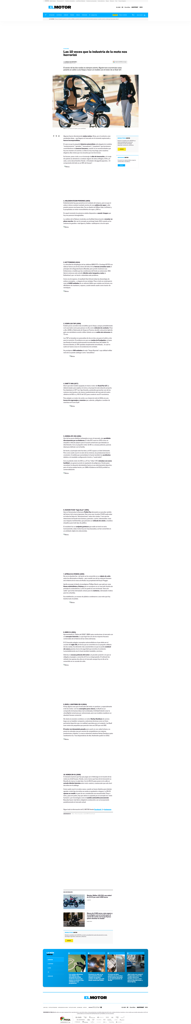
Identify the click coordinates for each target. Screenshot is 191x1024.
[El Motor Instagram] (97, 1007)
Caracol (122, 1017)
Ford (116, 1)
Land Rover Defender (80, 1)
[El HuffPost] (134, 7)
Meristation (118, 1022)
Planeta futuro (115, 1020)
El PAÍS (78, 1017)
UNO (89, 1020)
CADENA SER (50, 976)
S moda (105, 1022)
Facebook (97, 809)
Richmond (78, 1022)
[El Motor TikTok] (98, 1007)
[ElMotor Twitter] (95, 1007)
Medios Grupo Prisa (65, 1022)
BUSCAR (121, 165)
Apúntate (69, 940)
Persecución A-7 (60, 1)
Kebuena (121, 1020)
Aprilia (84, 813)
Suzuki (93, 813)
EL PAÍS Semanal (110, 1020)
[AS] (122, 7)
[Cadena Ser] (141, 7)
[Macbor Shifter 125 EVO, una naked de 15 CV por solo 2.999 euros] (74, 902)
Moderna (85, 1022)
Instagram (107, 809)
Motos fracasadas (79, 813)
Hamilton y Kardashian (70, 1)
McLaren (112, 1)
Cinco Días (98, 1020)
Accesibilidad (79, 1007)
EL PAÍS (49, 967)
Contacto (85, 1007)
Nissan (107, 1)
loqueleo (111, 1022)
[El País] (118, 7)
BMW (87, 813)
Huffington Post (80, 1020)
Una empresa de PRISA (65, 1019)
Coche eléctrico (101, 1)
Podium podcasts (92, 1022)
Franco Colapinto (122, 1)
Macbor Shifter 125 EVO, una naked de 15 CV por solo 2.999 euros (99, 896)
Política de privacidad (53, 1007)
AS (48, 972)
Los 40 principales (85, 1017)
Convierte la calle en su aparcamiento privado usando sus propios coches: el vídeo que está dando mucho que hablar (96, 977)
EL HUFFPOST (50, 963)
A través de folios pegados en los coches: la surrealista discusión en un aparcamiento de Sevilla (115, 977)
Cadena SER (107, 1017)
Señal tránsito (53, 1)
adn (116, 1017)
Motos (73, 813)
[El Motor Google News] (101, 1007)
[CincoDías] (127, 7)
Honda (90, 813)
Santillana (92, 1017)
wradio (93, 1020)
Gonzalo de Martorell (71, 61)
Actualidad (66, 48)
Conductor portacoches (91, 1)
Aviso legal (45, 1007)
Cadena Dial (104, 1020)
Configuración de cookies (63, 1007)
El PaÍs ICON (99, 1022)
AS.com (112, 1017)
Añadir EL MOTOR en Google (120, 61)
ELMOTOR (50, 959)
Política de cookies (72, 1007)
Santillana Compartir (100, 1017)
